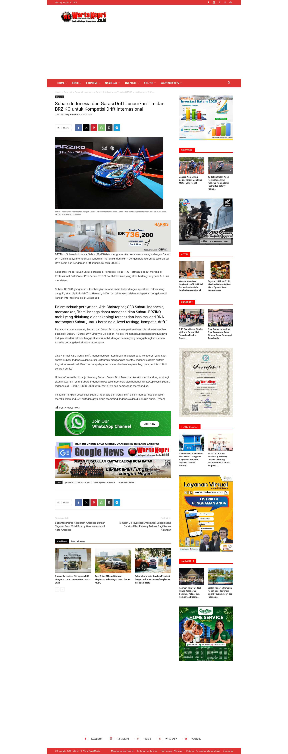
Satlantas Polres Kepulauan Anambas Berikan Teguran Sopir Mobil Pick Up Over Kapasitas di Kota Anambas (80, 526)
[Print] (109, 127)
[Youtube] (230, 2)
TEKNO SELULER (189, 427)
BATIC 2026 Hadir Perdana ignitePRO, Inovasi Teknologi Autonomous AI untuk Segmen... (219, 459)
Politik (148, 82)
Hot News (62, 541)
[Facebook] (208, 2)
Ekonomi (92, 82)
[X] (86, 127)
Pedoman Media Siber (147, 751)
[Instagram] (214, 2)
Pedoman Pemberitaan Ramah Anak (203, 751)
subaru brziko (84, 482)
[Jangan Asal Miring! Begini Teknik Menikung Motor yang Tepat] (191, 165)
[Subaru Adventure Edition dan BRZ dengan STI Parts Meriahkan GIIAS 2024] (73, 560)
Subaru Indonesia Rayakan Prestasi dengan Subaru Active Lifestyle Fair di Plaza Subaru (152, 579)
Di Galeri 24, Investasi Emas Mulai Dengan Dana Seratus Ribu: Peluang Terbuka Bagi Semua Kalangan (145, 526)
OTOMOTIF (187, 150)
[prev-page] (57, 589)
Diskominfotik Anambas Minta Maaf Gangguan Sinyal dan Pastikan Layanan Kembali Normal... (191, 459)
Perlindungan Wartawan (172, 751)
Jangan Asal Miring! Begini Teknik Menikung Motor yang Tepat (190, 180)
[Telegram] (117, 127)
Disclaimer (228, 751)
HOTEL (184, 254)
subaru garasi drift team (104, 482)
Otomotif (68, 92)
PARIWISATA (187, 561)
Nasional (111, 82)
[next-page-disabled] (62, 589)
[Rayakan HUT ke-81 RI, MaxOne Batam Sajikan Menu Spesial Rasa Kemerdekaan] (220, 270)
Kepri (75, 82)
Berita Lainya (78, 541)
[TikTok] (219, 2)
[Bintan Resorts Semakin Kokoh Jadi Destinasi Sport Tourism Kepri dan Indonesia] (220, 576)
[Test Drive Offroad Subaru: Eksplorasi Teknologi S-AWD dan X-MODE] (113, 560)
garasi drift (69, 482)
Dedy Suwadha (71, 114)
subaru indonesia (126, 482)
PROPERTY (187, 302)
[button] (229, 83)
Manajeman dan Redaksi (122, 751)
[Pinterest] (93, 127)
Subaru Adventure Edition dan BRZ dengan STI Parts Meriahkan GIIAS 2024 (72, 579)
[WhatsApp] (225, 2)
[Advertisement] (172, 16)
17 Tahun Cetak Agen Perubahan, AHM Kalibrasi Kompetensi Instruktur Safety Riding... (218, 183)
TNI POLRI (130, 82)
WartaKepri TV (170, 82)
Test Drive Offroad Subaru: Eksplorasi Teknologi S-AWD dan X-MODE (112, 579)
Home (60, 82)
